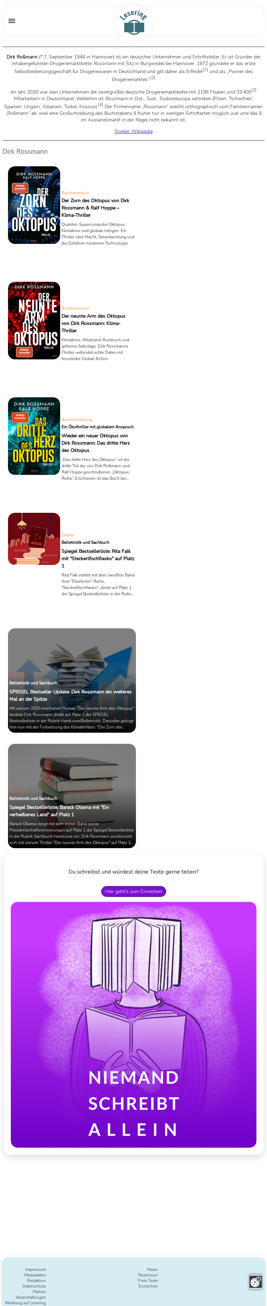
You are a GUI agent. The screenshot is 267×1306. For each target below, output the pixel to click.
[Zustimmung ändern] (256, 1282)
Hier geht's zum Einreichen (133, 891)
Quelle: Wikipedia (134, 131)
